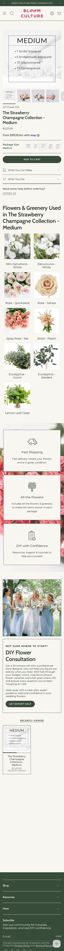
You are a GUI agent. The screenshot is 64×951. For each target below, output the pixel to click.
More (6, 908)
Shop (6, 885)
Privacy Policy (22, 945)
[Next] (59, 3)
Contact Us (9, 193)
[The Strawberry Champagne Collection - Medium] (17, 739)
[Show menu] (4, 13)
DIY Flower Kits (11, 107)
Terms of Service (44, 945)
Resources (9, 897)
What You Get (16, 179)
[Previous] (4, 3)
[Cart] (59, 13)
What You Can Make (20, 170)
